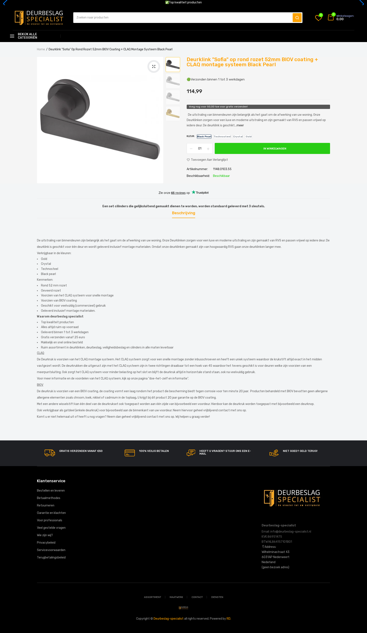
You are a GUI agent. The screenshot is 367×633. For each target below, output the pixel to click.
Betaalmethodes (48, 498)
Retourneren (45, 505)
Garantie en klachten (51, 513)
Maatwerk (176, 597)
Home (41, 49)
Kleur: (191, 136)
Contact (197, 597)
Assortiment (152, 597)
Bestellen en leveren (51, 490)
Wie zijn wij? (45, 535)
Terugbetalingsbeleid (51, 557)
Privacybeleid (46, 542)
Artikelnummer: (197, 169)
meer (240, 125)
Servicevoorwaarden (51, 550)
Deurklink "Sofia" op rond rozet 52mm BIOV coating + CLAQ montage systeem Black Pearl (252, 62)
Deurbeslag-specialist (169, 618)
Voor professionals (49, 520)
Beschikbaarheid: (198, 176)
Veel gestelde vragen (51, 528)
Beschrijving (183, 213)
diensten (217, 597)
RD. (229, 618)
